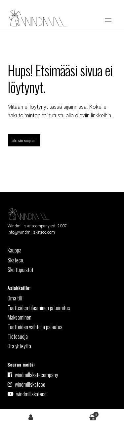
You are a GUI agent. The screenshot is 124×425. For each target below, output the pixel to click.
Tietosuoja (18, 336)
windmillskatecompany (36, 375)
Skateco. (16, 260)
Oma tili (31, 416)
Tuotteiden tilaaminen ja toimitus (39, 308)
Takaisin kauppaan (24, 140)
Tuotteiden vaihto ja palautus (35, 327)
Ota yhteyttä (19, 346)
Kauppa (14, 250)
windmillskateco (30, 384)
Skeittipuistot (20, 270)
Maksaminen (19, 317)
